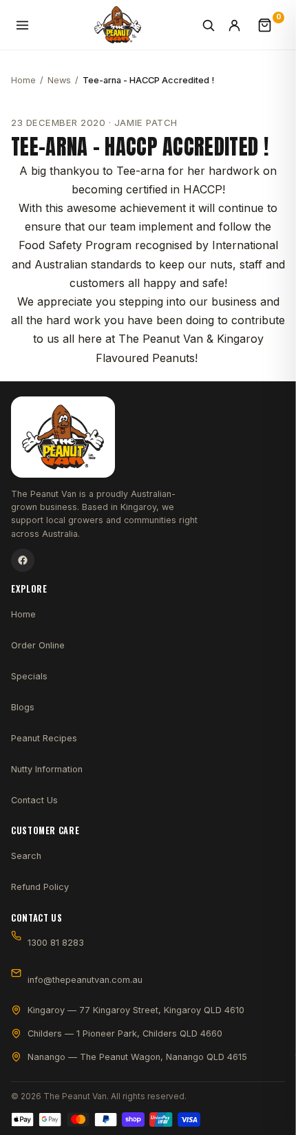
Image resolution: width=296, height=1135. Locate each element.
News (59, 80)
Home (23, 80)
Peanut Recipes (44, 738)
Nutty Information (47, 769)
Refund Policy (40, 887)
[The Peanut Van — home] (118, 24)
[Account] (241, 25)
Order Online (38, 645)
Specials (29, 676)
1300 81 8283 (56, 942)
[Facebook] (22, 560)
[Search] (210, 25)
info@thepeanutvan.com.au (85, 980)
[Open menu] (25, 25)
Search (26, 856)
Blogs (22, 707)
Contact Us (34, 800)
